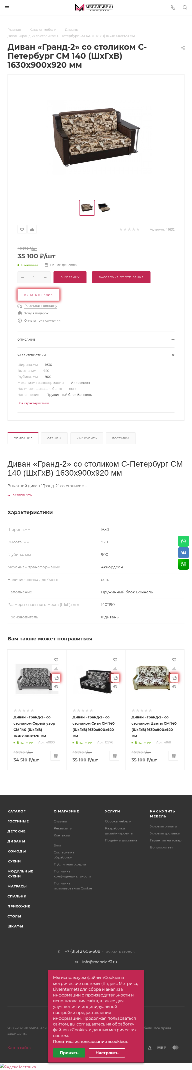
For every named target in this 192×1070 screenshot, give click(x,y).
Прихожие (19, 906)
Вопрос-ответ (161, 847)
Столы (14, 916)
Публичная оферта (70, 864)
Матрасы (17, 886)
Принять (69, 1052)
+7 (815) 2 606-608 (82, 951)
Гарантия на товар (166, 840)
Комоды (17, 851)
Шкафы (15, 926)
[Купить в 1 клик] (56, 678)
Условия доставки (165, 833)
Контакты (62, 835)
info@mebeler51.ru (99, 961)
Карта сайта (19, 1047)
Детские (17, 831)
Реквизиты (63, 828)
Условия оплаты (163, 826)
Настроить (107, 1052)
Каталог (17, 811)
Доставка (121, 438)
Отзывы (54, 438)
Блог (58, 845)
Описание (23, 438)
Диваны (16, 841)
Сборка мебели (118, 821)
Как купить (86, 438)
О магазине (66, 811)
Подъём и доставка (121, 840)
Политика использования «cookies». (90, 1041)
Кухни (14, 861)
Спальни (17, 896)
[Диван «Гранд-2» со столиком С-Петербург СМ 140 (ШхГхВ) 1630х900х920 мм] (96, 137)
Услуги (112, 811)
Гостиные (18, 821)
